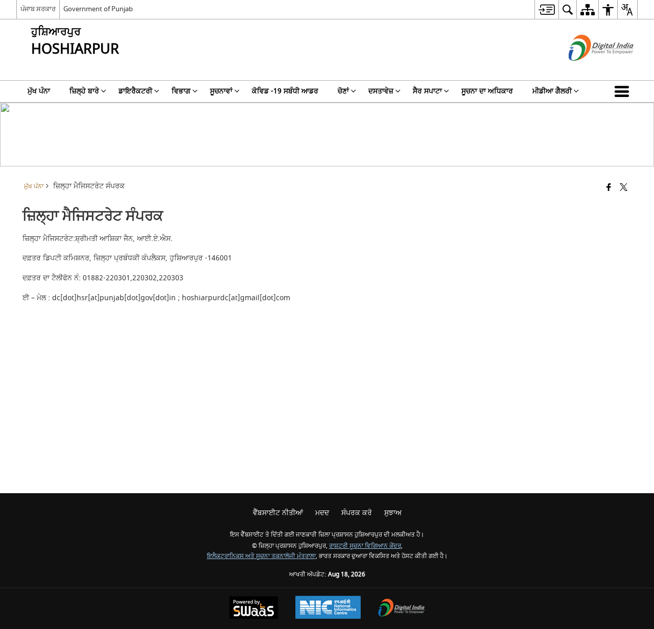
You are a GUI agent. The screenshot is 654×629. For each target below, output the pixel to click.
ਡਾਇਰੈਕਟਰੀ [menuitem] (135, 91)
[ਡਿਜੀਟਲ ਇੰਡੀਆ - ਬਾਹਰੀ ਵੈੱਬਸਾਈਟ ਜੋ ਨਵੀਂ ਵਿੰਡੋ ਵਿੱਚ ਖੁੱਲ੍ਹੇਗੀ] (588, 69)
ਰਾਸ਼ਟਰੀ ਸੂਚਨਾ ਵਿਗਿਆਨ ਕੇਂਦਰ (365, 546)
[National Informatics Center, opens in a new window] (328, 608)
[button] (624, 91)
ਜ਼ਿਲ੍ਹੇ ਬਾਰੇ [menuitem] (84, 91)
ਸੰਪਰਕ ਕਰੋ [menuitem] (356, 512)
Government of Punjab (98, 9)
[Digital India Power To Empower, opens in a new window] (401, 609)
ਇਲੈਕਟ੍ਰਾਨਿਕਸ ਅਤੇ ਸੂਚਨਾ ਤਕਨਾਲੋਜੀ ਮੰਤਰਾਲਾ (261, 556)
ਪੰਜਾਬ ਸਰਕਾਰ (38, 9)
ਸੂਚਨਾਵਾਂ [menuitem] (221, 91)
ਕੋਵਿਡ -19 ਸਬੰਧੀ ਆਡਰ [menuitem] (285, 91)
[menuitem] (546, 9)
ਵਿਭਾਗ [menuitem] (181, 91)
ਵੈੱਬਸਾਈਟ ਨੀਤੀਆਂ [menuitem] (278, 512)
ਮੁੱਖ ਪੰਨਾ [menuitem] (39, 91)
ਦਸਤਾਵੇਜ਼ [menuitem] (380, 91)
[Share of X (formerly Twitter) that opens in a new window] (623, 188)
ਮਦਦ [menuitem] (322, 512)
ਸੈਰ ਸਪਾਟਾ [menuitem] (427, 91)
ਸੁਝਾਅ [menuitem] (393, 512)
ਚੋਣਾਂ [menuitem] (343, 91)
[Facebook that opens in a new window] (608, 188)
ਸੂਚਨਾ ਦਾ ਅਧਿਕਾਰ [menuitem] (487, 91)
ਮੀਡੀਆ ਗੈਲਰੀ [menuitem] (552, 91)
